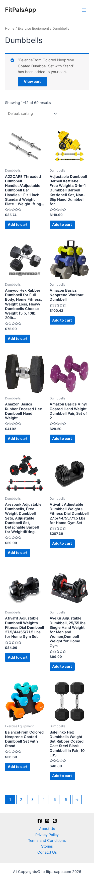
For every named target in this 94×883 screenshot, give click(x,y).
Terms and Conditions (47, 840)
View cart (32, 81)
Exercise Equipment (33, 28)
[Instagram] (47, 820)
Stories (47, 846)
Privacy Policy (47, 835)
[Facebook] (39, 820)
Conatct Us (47, 852)
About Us (47, 828)
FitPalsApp (20, 9)
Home (10, 28)
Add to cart (18, 224)
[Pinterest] (54, 820)
